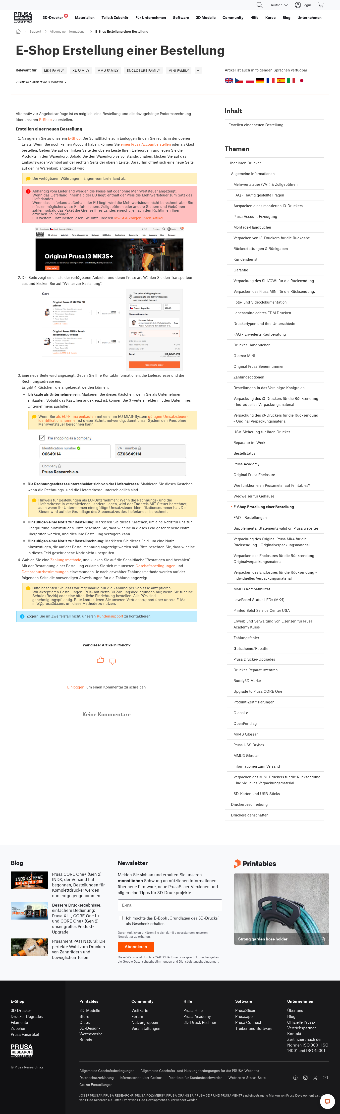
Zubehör (18, 1028)
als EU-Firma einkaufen (76, 416)
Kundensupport (110, 616)
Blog (291, 1016)
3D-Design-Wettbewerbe (91, 1031)
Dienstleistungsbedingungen (198, 961)
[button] (229, 80)
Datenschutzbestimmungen (45, 571)
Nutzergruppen (144, 1022)
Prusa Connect (248, 1022)
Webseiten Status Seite (247, 1077)
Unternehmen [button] (309, 17)
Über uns (295, 1010)
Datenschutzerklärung (96, 1077)
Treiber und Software (253, 1028)
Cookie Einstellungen (96, 1084)
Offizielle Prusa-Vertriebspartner (301, 1025)
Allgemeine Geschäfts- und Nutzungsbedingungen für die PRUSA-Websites (199, 1070)
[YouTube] (325, 1078)
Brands (85, 1039)
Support (35, 31)
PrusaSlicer (245, 1010)
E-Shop (45, 119)
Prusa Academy (197, 1016)
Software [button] (181, 17)
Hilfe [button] (254, 17)
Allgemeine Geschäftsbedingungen (106, 1070)
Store (84, 1016)
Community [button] (233, 17)
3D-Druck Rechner (199, 1022)
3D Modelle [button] (206, 17)
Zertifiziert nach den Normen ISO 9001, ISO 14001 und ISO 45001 (307, 1045)
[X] (315, 1078)
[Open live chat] (327, 1101)
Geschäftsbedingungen (155, 565)
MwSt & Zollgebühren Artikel (138, 218)
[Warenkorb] (321, 5)
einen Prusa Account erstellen (146, 144)
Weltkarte (139, 1010)
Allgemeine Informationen (68, 31)
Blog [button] (286, 17)
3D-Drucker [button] (55, 17)
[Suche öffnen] (260, 5)
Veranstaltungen (145, 1028)
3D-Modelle (89, 1010)
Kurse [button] (270, 17)
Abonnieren (136, 947)
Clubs (84, 1022)
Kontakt (294, 1033)
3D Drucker (21, 1010)
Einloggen (75, 687)
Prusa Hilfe (193, 1010)
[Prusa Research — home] (23, 17)
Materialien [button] (85, 17)
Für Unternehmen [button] (150, 17)
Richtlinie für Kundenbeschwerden (196, 1077)
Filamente (19, 1022)
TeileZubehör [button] (115, 17)
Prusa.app (244, 1016)
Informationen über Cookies (141, 1077)
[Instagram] (305, 1078)
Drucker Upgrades (27, 1016)
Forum (137, 1016)
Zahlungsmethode (65, 559)
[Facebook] (295, 1078)
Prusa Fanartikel (25, 1034)
